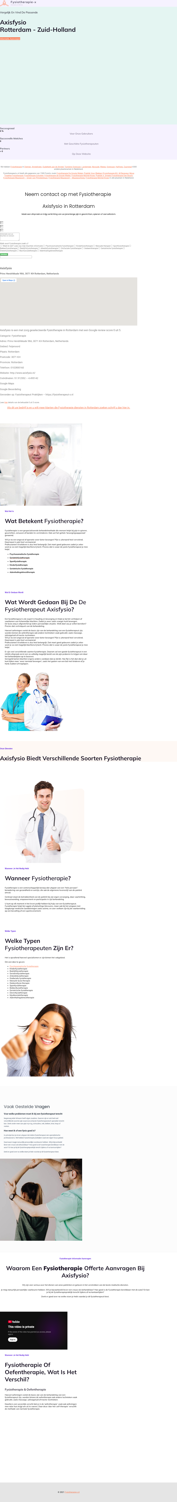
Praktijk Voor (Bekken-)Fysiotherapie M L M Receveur (106, 173)
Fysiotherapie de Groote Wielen (57, 175)
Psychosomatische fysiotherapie (59, 246)
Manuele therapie (103, 246)
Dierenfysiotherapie (8, 251)
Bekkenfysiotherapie (8, 248)
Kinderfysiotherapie (84, 246)
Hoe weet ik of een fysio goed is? (20, 1130)
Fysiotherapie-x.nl (72, 1492)
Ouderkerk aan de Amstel (53, 167)
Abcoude (95, 167)
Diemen (27, 167)
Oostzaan (111, 167)
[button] (34, 1113)
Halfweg (119, 167)
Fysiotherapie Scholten (34, 175)
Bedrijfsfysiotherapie (29, 248)
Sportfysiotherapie (121, 246)
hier (6, 402)
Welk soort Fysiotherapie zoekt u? (14, 243)
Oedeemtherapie (91, 248)
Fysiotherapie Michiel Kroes (83, 175)
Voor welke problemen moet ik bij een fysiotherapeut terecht (33, 1114)
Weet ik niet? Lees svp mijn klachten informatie (23, 246)
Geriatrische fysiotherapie (112, 248)
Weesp (103, 167)
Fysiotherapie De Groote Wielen (70, 173)
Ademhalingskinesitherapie (51, 251)
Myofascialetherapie (28, 251)
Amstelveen (37, 167)
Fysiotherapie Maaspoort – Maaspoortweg (67, 178)
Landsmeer (86, 167)
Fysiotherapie (16, 167)
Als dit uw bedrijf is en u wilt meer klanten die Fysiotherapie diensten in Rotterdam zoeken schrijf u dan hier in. (68, 407)
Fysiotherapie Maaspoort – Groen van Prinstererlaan (25, 178)
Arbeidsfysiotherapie (49, 248)
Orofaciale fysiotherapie (71, 248)
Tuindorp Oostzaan (73, 167)
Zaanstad (128, 167)
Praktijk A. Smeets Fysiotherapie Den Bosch (114, 175)
